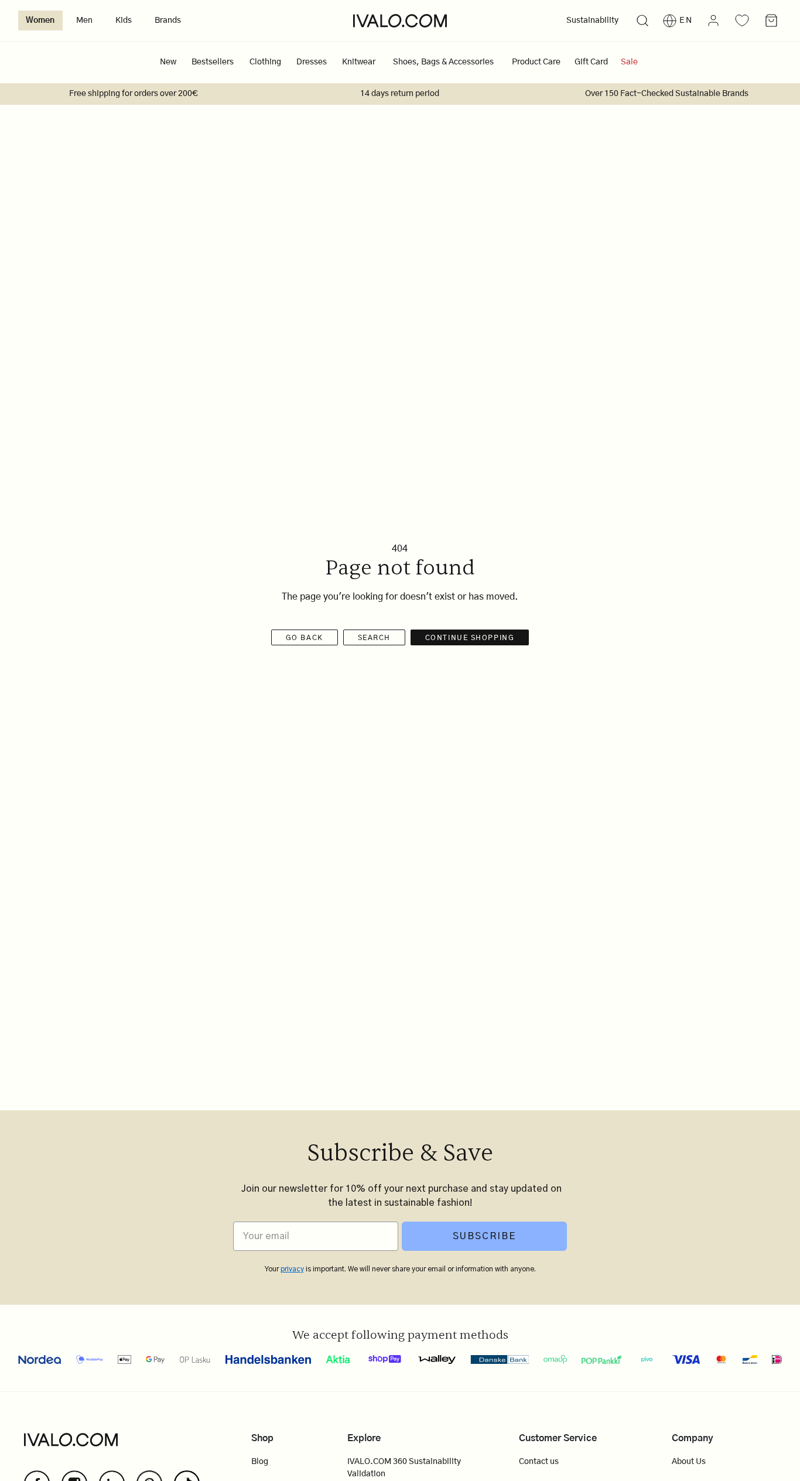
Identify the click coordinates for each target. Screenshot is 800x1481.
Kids (123, 20)
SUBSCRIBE (484, 1236)
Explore (364, 1438)
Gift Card (591, 62)
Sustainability (592, 20)
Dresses (311, 62)
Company (692, 1438)
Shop (262, 1438)
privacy (292, 1269)
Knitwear (358, 62)
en (686, 20)
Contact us (539, 1462)
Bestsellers (213, 62)
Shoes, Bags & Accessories (443, 62)
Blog (259, 1462)
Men (84, 20)
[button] (642, 21)
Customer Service (558, 1438)
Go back (304, 637)
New (168, 62)
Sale (629, 62)
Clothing (265, 62)
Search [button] (374, 637)
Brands (168, 20)
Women (40, 20)
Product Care (536, 62)
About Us (689, 1462)
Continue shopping (470, 637)
